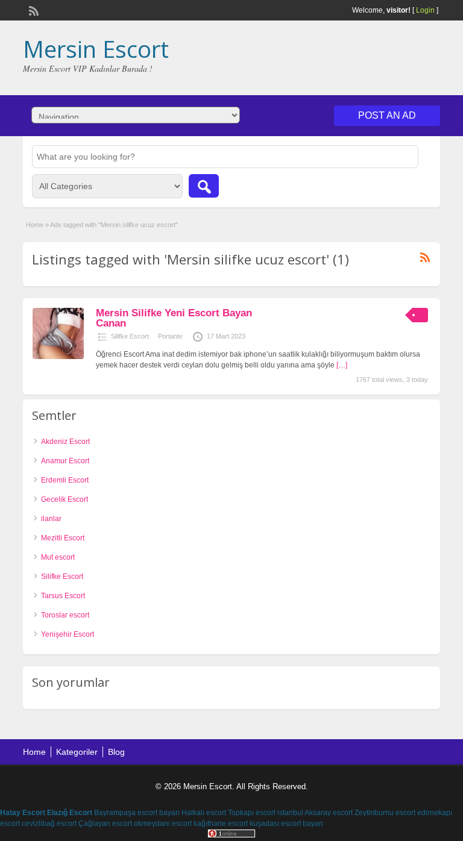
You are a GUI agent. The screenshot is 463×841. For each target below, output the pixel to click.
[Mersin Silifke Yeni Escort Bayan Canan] (58, 356)
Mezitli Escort (62, 538)
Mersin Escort (96, 48)
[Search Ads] (204, 186)
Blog (116, 752)
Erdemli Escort (65, 480)
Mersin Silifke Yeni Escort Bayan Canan (174, 318)
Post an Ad (387, 115)
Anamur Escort (65, 461)
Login (425, 10)
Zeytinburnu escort (384, 812)
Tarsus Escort (63, 596)
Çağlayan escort (105, 823)
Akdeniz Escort (65, 441)
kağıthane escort (221, 823)
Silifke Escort (130, 336)
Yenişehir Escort (67, 634)
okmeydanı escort (163, 823)
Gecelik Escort (64, 499)
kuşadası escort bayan (286, 823)
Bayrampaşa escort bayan (137, 812)
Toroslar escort (65, 615)
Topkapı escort (252, 812)
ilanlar (51, 518)
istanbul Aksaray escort (315, 812)
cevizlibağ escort (49, 823)
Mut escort (58, 557)
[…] (341, 365)
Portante (170, 336)
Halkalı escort (203, 812)
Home (34, 224)
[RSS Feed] (32, 9)
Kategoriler (77, 752)
